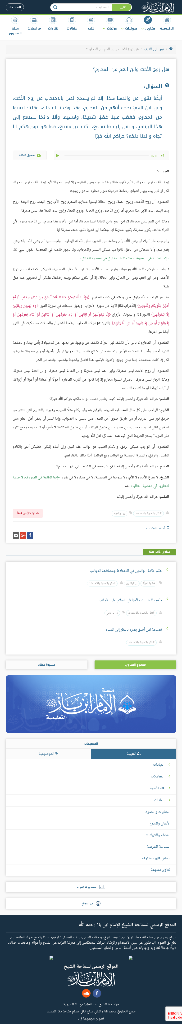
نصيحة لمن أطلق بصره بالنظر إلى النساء (133, 630)
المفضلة (15, 7)
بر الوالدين (119, 513)
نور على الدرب (154, 49)
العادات (159, 800)
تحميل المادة (27, 155)
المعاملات (157, 776)
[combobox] (86, 7)
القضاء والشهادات (158, 835)
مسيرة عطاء (46, 664)
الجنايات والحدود (158, 812)
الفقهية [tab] (132, 754)
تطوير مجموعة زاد (91, 1018)
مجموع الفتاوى (135, 664)
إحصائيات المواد (88, 887)
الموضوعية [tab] (47, 754)
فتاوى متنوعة (160, 870)
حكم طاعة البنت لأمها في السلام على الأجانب (130, 600)
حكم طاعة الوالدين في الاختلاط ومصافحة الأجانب (126, 571)
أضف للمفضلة (156, 528)
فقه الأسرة (157, 788)
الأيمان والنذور (160, 823)
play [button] (58, 155)
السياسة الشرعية (158, 847)
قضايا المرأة (149, 583)
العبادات (158, 765)
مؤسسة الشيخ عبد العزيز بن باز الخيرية (91, 1004)
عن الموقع (89, 903)
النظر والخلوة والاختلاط (148, 513)
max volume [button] (162, 155)
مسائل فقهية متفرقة (156, 858)
